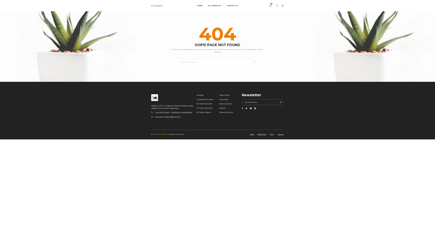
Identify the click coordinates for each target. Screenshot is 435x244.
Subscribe (281, 102)
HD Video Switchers (204, 108)
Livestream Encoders (205, 100)
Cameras (200, 95)
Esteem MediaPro (160, 134)
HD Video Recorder (204, 104)
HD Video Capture (204, 112)
